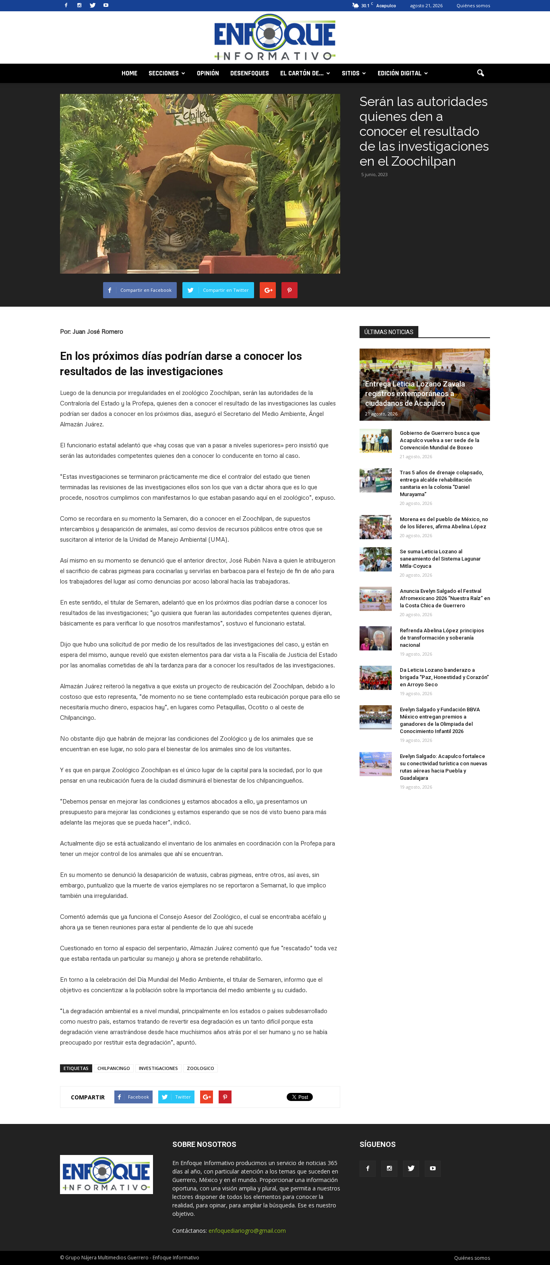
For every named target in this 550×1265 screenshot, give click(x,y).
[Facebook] (66, 5)
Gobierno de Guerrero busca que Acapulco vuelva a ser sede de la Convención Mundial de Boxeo (440, 440)
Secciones (164, 73)
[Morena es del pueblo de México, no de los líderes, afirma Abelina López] (376, 527)
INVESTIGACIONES (158, 1068)
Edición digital (400, 73)
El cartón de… (302, 73)
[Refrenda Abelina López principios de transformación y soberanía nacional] (376, 638)
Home (129, 73)
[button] (480, 73)
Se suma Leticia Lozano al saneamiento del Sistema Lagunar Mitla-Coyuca (440, 558)
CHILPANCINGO (113, 1068)
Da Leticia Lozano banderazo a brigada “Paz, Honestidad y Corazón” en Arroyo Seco (444, 677)
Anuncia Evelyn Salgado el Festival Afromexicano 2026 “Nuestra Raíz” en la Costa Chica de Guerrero (445, 598)
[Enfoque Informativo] (275, 38)
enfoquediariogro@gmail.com (247, 1230)
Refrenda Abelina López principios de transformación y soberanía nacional (442, 637)
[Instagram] (79, 5)
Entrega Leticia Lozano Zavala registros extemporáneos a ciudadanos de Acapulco (415, 393)
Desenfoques (249, 73)
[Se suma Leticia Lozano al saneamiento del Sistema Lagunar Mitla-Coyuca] (376, 559)
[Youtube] (106, 5)
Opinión (208, 73)
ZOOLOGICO (200, 1068)
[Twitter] (93, 5)
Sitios (351, 73)
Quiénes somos (473, 5)
